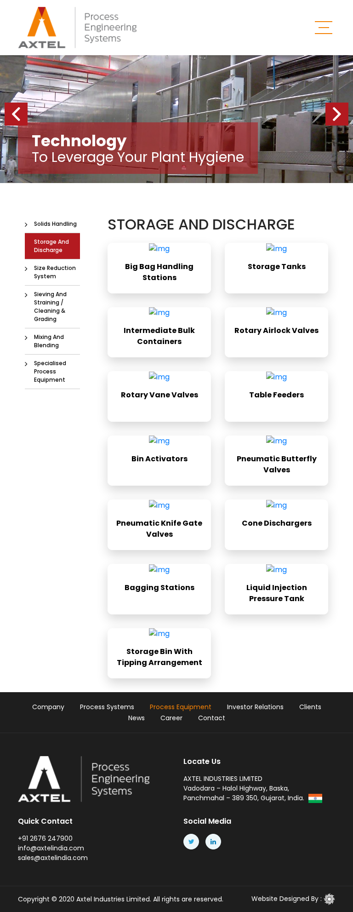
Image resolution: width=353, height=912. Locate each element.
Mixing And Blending (49, 341)
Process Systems (107, 706)
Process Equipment (180, 706)
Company (48, 706)
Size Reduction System (55, 272)
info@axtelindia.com (51, 848)
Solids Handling (55, 224)
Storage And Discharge (51, 246)
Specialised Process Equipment (50, 371)
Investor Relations (255, 706)
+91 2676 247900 (45, 838)
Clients (310, 706)
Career (171, 718)
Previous (16, 114)
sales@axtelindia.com (53, 857)
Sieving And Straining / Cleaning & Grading (50, 306)
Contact (211, 718)
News (136, 718)
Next (336, 114)
